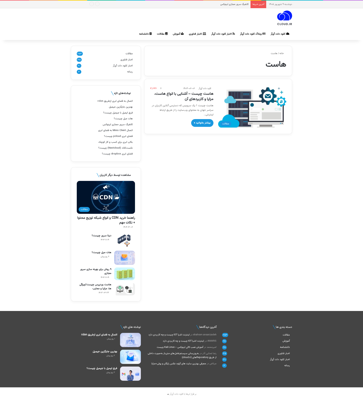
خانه (281, 53)
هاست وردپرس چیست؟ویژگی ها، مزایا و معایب (95, 287)
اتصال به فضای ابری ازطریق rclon (115, 101)
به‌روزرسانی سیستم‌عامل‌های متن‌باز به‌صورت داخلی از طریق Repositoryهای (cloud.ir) (182, 355)
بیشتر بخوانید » (202, 123)
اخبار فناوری (196, 34)
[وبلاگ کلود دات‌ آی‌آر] (284, 18)
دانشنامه (144, 34)
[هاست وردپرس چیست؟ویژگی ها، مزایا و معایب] (124, 289)
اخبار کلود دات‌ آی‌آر (222, 34)
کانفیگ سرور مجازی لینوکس (234, 4)
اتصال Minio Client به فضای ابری (115, 130)
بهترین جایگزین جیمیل (121, 107)
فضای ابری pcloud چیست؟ (118, 136)
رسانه (130, 72)
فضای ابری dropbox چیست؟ (117, 154)
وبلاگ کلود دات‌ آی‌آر (251, 34)
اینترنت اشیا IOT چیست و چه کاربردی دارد (169, 335)
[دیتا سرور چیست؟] (124, 241)
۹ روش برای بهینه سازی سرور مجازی (95, 271)
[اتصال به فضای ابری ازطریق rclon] (130, 340)
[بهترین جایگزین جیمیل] (130, 357)
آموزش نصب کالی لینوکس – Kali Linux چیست (180, 347)
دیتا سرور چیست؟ (101, 236)
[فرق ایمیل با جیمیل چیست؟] (130, 374)
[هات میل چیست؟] (124, 258)
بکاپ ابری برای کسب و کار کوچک (115, 142)
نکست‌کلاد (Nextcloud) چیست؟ (115, 148)
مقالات (161, 34)
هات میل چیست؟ (123, 119)
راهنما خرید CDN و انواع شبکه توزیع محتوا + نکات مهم (106, 220)
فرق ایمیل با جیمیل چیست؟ (118, 113)
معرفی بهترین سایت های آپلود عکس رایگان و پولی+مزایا (178, 364)
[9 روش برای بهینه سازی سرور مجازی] (124, 273)
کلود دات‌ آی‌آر (278, 34)
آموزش (177, 34)
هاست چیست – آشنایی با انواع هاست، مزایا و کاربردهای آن (183, 96)
